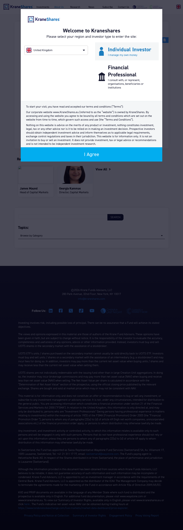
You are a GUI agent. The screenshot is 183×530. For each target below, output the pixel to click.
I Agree (91, 154)
